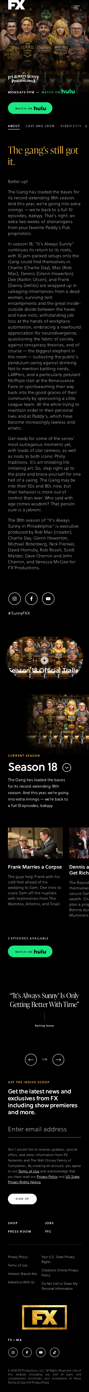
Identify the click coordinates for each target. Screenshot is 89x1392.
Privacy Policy (47, 1177)
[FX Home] (16, 9)
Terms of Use (28, 1171)
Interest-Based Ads (22, 1274)
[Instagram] (14, 598)
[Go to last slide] (31, 1060)
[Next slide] (58, 1060)
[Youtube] (48, 598)
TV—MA (15, 1340)
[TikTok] (54, 1352)
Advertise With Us (21, 1282)
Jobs (49, 1223)
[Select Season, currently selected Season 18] (67, 768)
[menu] (77, 6)
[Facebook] (31, 598)
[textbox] (44, 1131)
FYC (48, 1232)
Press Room (19, 1232)
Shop (13, 1223)
